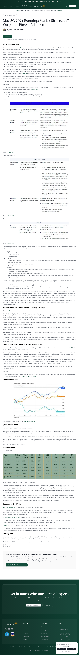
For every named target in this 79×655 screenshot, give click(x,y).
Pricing (17, 6)
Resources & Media (24, 6)
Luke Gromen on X (29, 421)
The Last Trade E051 (9, 507)
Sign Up (72, 6)
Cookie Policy (13, 646)
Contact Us (63, 627)
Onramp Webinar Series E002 (12, 517)
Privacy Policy (32, 646)
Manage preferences (66, 651)
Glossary (43, 630)
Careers (25, 630)
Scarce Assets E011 (9, 525)
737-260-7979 (64, 630)
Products (11, 6)
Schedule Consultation (33, 605)
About (30, 6)
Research (43, 627)
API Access (44, 633)
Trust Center (44, 639)
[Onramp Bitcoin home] (11, 623)
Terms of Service (42, 646)
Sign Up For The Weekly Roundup (16, 565)
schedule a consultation (26, 539)
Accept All (61, 648)
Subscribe (8, 36)
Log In (66, 6)
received (69, 348)
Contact (25, 639)
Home (5, 6)
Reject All (72, 648)
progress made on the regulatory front (20, 48)
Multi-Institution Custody (29, 376)
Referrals (25, 633)
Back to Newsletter (10, 15)
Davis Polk (35, 89)
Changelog (26, 636)
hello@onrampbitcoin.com (67, 640)
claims (25, 73)
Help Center (44, 636)
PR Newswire (11, 311)
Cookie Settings (22, 646)
